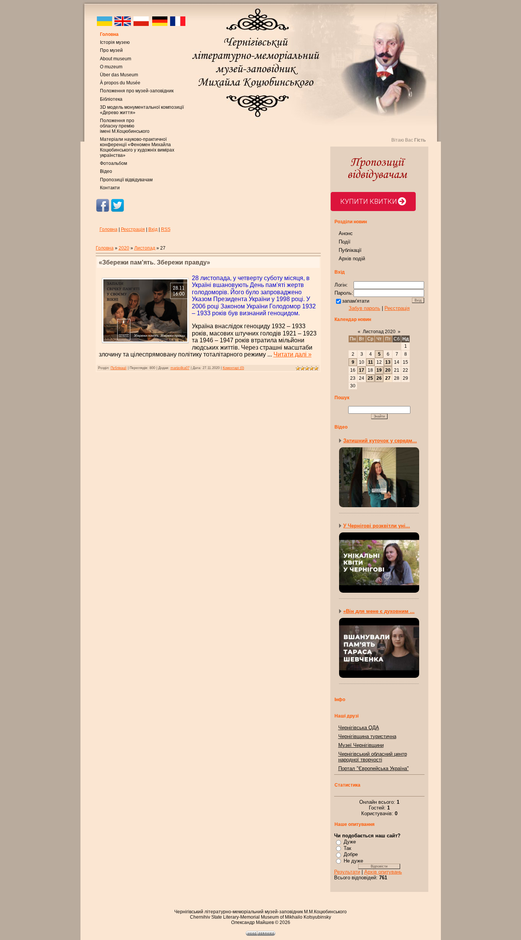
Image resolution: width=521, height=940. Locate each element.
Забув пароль (364, 308)
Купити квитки (368, 201)
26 (379, 378)
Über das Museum (119, 74)
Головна (109, 34)
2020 (124, 248)
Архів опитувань (383, 872)
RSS (165, 229)
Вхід (153, 229)
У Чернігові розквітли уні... (376, 526)
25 (370, 378)
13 (388, 362)
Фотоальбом (113, 163)
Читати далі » (292, 354)
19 (379, 370)
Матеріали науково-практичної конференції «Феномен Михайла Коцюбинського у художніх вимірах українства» (137, 147)
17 (361, 370)
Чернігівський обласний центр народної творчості (372, 757)
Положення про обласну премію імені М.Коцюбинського (125, 126)
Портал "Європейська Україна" (373, 768)
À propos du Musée (120, 82)
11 (370, 362)
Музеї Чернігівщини (361, 745)
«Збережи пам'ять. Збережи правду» (154, 262)
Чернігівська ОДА (358, 727)
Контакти (110, 187)
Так (347, 848)
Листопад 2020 (379, 331)
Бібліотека (111, 99)
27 (388, 378)
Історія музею (115, 42)
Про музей (111, 50)
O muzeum (111, 66)
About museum (115, 58)
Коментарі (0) (233, 368)
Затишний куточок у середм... (380, 440)
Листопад (144, 248)
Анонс (346, 233)
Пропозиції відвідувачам (126, 179)
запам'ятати (355, 301)
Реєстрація (133, 229)
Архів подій (352, 258)
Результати (347, 872)
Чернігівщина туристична (367, 736)
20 (388, 370)
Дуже (350, 842)
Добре (351, 854)
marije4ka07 (180, 368)
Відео (106, 171)
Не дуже (353, 861)
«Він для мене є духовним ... (379, 611)
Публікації (119, 368)
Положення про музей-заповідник (137, 91)
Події (345, 242)
